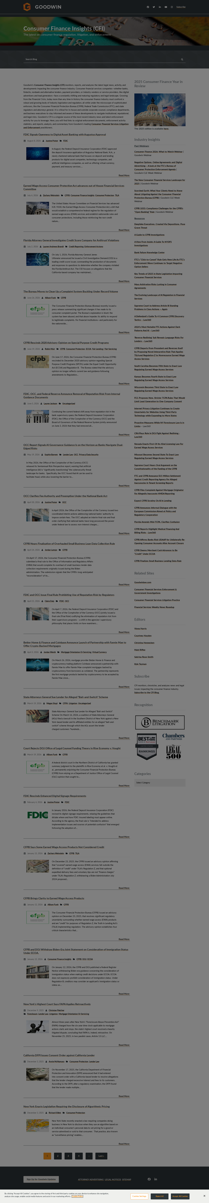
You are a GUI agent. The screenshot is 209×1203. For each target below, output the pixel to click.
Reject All (160, 1196)
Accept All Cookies (180, 1196)
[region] (104, 1196)
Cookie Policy (77, 1196)
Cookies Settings (139, 1196)
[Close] (204, 1196)
